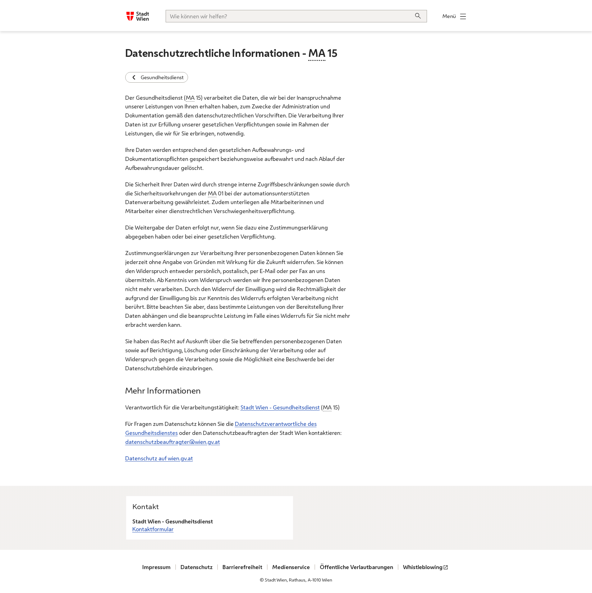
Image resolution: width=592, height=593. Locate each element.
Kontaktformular (153, 529)
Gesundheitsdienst (162, 77)
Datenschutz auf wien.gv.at (159, 458)
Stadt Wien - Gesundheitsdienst (280, 407)
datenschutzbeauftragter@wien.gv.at (172, 441)
